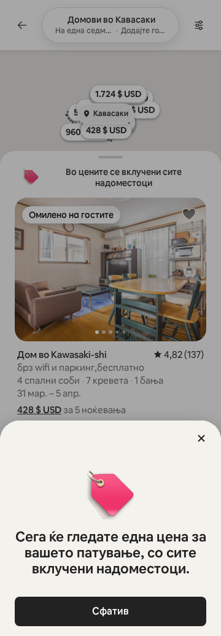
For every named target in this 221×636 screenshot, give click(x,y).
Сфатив (110, 611)
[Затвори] (201, 438)
